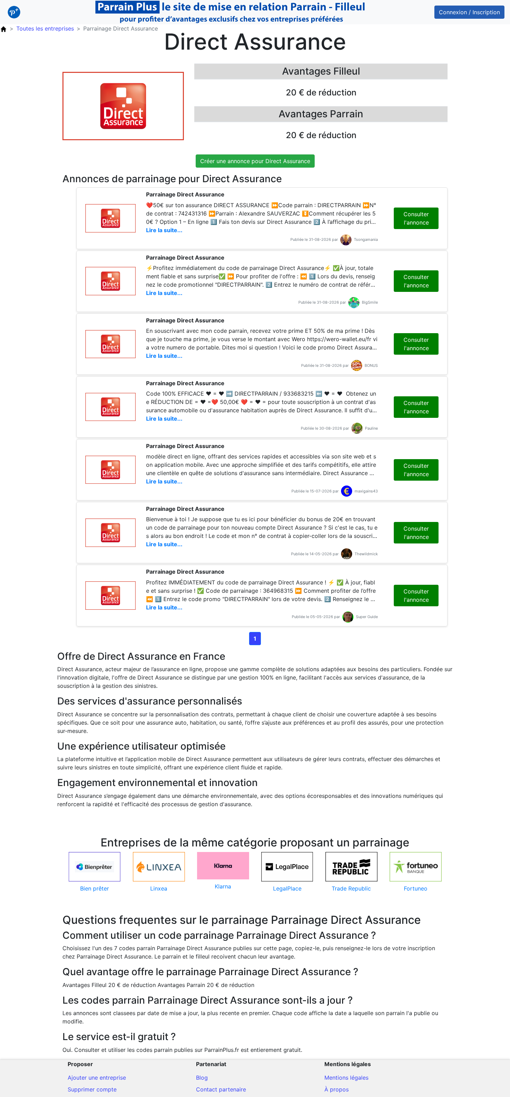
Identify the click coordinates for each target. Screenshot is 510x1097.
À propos (336, 1089)
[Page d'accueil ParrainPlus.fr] (3, 28)
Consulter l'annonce (416, 218)
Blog (202, 1077)
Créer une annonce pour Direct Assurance (255, 161)
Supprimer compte (92, 1089)
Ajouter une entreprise (97, 1077)
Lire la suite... (164, 230)
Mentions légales (346, 1077)
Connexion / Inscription (469, 12)
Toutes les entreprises (45, 28)
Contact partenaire (221, 1089)
